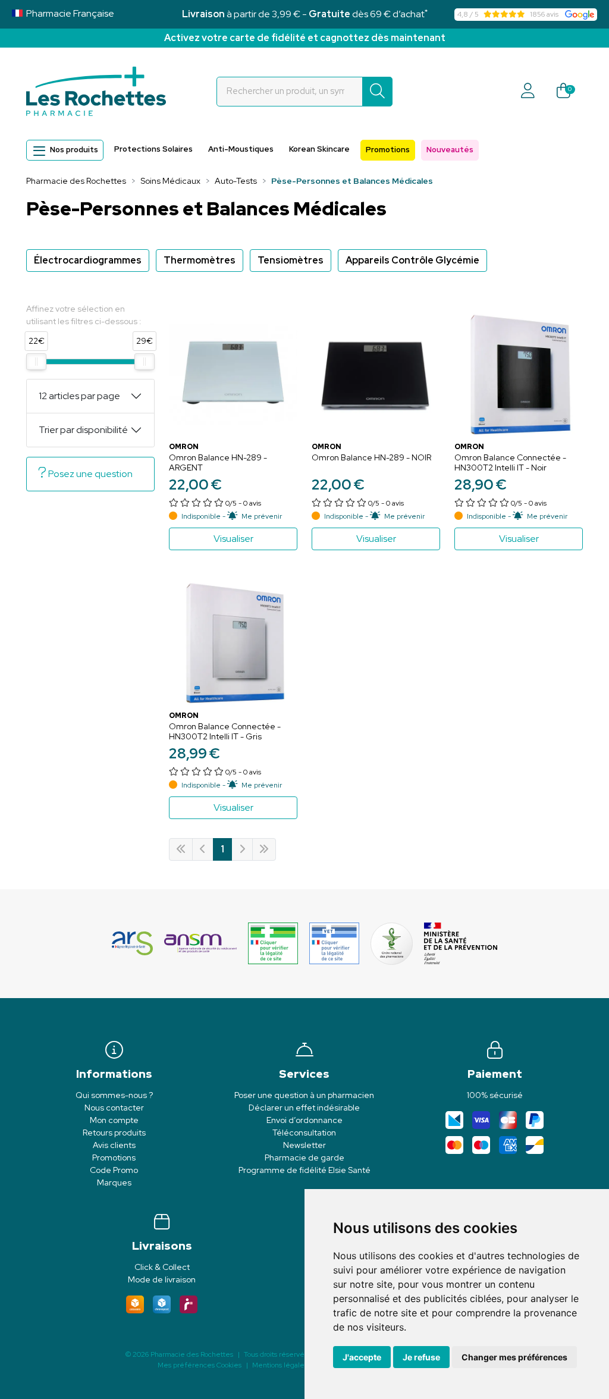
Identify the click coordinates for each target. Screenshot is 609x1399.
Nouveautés (449, 150)
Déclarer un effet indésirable (304, 1107)
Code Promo (114, 1170)
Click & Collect (162, 1267)
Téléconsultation (304, 1132)
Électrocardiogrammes (88, 260)
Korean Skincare (319, 149)
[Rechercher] (377, 91)
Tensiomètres (291, 260)
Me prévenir (261, 516)
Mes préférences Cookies (199, 1365)
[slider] (36, 361)
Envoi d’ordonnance (304, 1120)
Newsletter (304, 1145)
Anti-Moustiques (241, 149)
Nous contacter (114, 1107)
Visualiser (233, 538)
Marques (114, 1182)
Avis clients (114, 1145)
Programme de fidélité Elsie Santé (304, 1170)
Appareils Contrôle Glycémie (412, 260)
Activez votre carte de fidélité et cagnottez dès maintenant (304, 38)
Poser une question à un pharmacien (304, 1095)
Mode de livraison (162, 1279)
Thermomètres (200, 260)
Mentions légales (279, 1365)
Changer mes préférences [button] (514, 1357)
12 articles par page (79, 396)
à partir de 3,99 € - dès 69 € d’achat (305, 14)
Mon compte (114, 1120)
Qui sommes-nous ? (114, 1095)
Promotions (388, 150)
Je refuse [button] (421, 1357)
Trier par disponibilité (83, 430)
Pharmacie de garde (304, 1157)
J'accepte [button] (362, 1357)
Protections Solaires (153, 149)
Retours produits (114, 1132)
